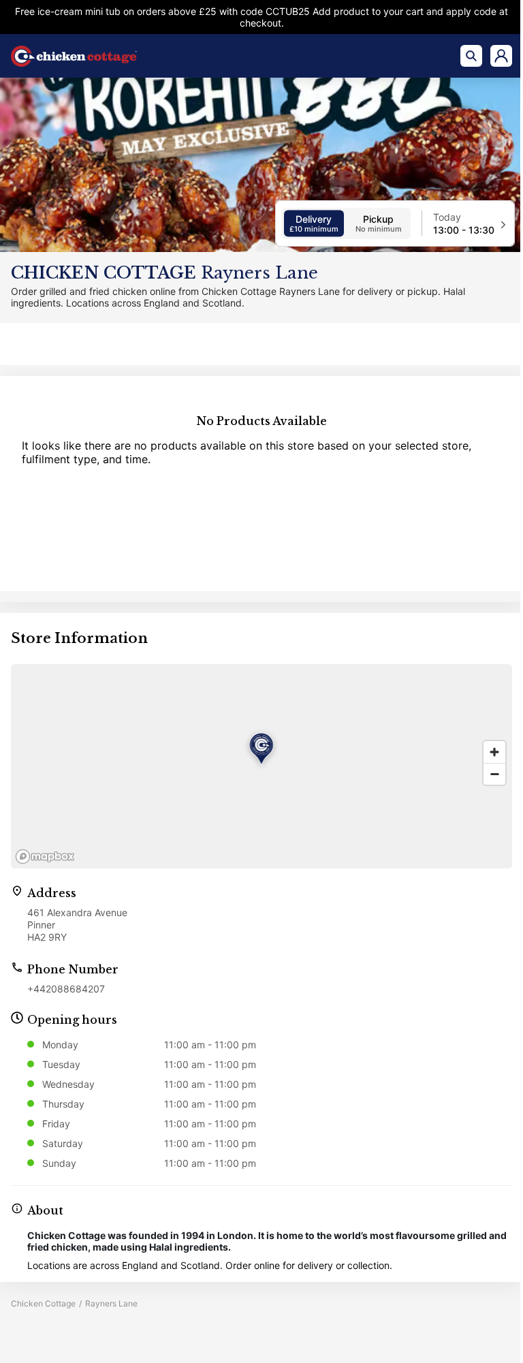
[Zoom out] (494, 774)
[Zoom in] (494, 752)
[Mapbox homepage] (45, 856)
